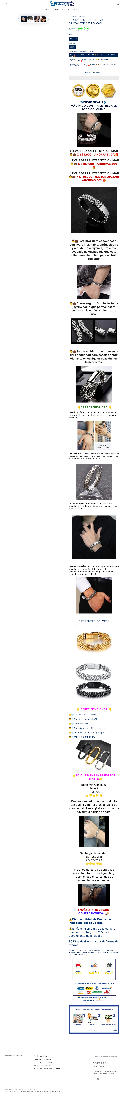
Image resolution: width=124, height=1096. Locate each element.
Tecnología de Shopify (11, 1091)
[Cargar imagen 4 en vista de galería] (43, 19)
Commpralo (13, 1089)
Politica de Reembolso (42, 1065)
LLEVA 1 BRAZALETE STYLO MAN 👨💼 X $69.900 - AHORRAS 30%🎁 (92, 55)
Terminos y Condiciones (43, 1062)
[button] (94, 78)
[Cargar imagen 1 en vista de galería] (24, 19)
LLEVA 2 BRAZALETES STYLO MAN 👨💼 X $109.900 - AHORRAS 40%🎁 (89, 60)
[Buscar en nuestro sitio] (5, 3)
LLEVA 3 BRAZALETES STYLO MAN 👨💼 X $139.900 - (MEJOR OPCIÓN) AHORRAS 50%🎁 (93, 65)
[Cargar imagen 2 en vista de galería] (30, 19)
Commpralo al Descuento (77, 16)
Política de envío (55, 1091)
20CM (73, 47)
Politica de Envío (40, 1056)
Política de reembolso (26, 1091)
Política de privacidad (41, 1091)
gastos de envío (87, 31)
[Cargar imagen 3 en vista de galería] (37, 19)
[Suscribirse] (118, 1056)
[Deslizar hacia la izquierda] (18, 19)
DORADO (74, 39)
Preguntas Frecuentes (42, 1059)
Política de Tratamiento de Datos (47, 1069)
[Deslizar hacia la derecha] (48, 19)
